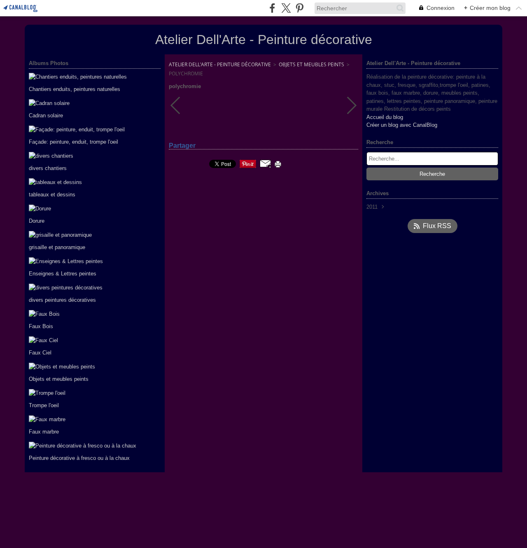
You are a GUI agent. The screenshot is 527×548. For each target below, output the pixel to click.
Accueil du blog (384, 117)
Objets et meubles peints (311, 64)
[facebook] (272, 8)
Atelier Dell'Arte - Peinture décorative (220, 64)
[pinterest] (299, 8)
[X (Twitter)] (286, 8)
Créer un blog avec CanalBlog (401, 125)
